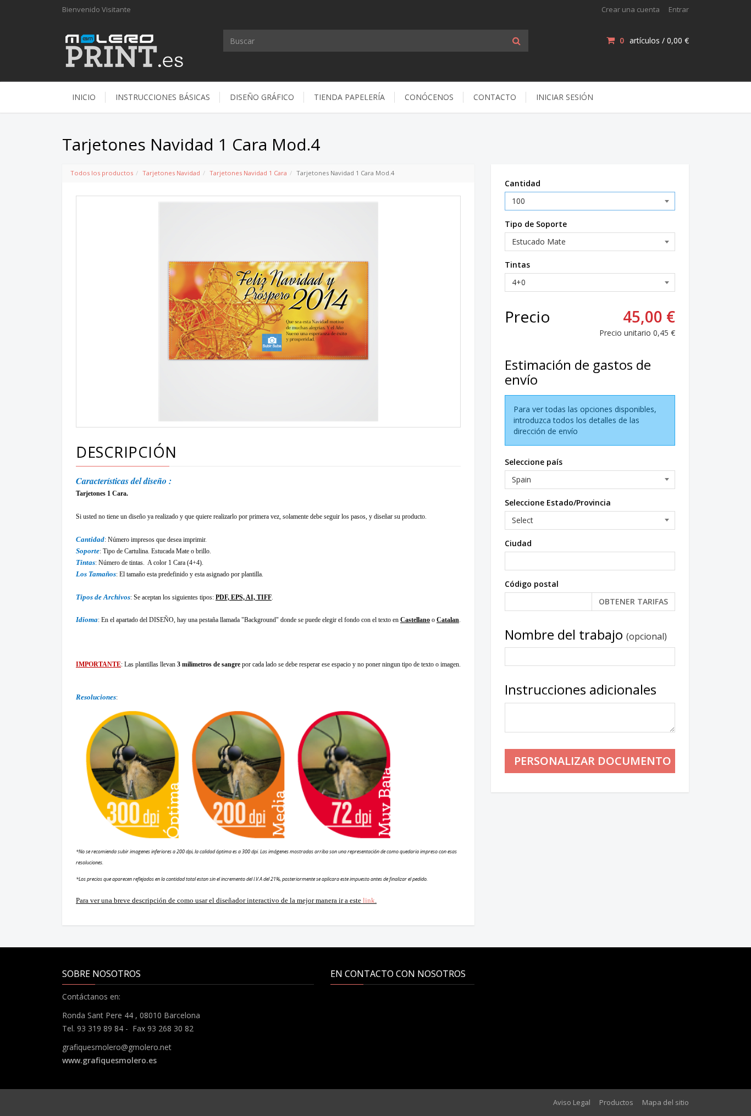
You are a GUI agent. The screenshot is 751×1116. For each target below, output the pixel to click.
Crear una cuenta (630, 9)
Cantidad (522, 183)
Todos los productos (101, 173)
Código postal (532, 584)
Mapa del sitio (665, 1102)
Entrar (679, 9)
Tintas (517, 264)
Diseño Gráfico (262, 97)
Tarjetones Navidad (171, 173)
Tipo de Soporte (536, 224)
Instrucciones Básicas (162, 97)
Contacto (494, 97)
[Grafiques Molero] (125, 48)
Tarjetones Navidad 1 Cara (248, 173)
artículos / (654, 40)
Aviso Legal (571, 1102)
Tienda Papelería (349, 97)
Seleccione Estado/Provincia (558, 502)
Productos (616, 1102)
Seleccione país (533, 462)
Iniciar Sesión (564, 97)
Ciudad (518, 543)
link (369, 900)
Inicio (84, 97)
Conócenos (429, 97)
